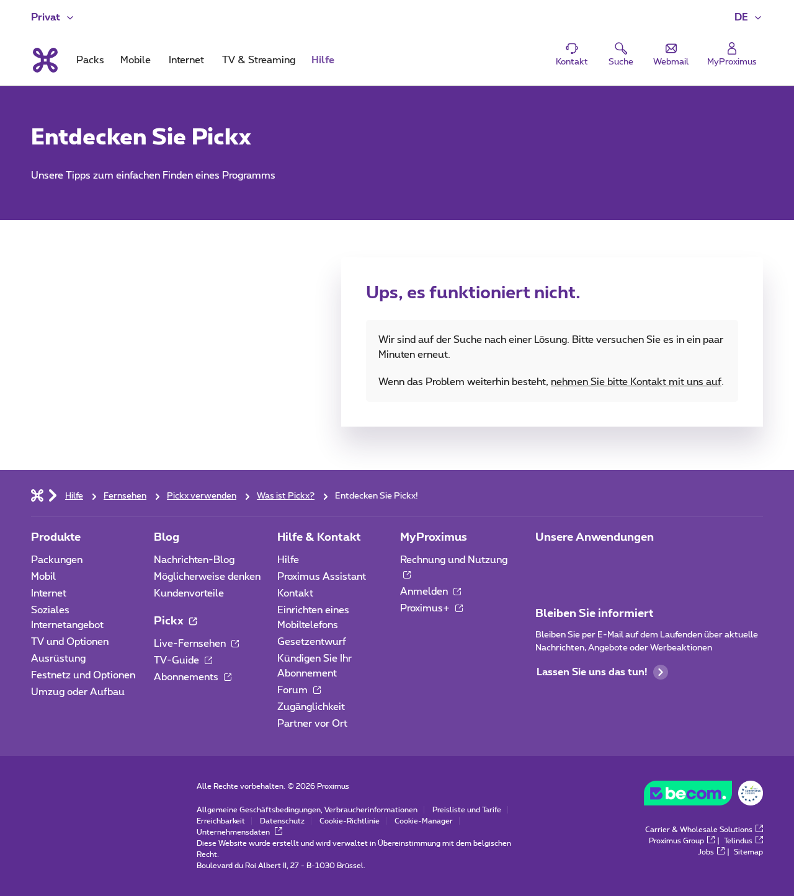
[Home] (37, 495)
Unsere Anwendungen (594, 537)
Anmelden (425, 592)
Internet (48, 593)
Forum (293, 690)
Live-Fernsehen (191, 644)
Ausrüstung (58, 658)
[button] (748, 17)
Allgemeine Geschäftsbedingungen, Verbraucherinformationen (307, 810)
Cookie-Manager (424, 821)
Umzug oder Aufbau (78, 692)
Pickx (170, 621)
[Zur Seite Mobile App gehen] (546, 563)
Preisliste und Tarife (466, 810)
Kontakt (295, 593)
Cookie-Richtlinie (349, 821)
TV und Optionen (70, 642)
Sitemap (748, 852)
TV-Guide (178, 660)
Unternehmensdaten (234, 832)
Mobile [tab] (135, 60)
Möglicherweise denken (207, 577)
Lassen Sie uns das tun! (592, 672)
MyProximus (433, 537)
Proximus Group (676, 841)
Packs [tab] (90, 60)
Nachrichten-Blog (194, 560)
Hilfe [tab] (322, 60)
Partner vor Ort (312, 724)
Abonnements (187, 677)
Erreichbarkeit (221, 821)
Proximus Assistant (321, 577)
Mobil (43, 577)
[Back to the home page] (44, 60)
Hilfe (288, 560)
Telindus (738, 841)
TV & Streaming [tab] (258, 60)
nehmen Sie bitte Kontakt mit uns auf (636, 382)
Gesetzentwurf (311, 642)
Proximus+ (426, 608)
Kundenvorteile (189, 593)
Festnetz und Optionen (83, 675)
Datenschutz (282, 821)
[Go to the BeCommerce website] (703, 796)
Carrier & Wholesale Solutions (698, 829)
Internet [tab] (186, 60)
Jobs (706, 852)
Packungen (57, 560)
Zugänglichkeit (311, 707)
